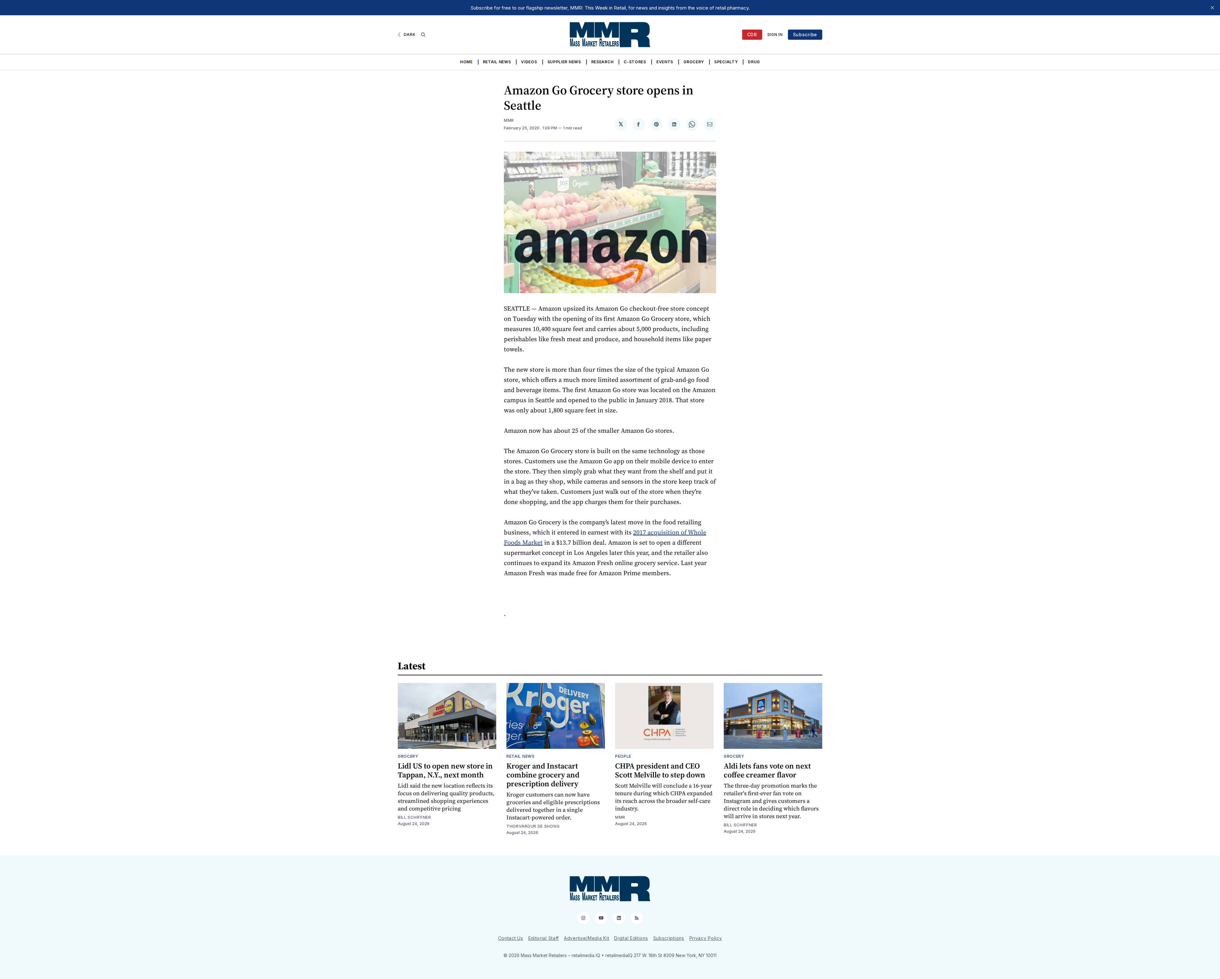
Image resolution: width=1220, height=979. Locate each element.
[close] (1212, 8)
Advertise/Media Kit (586, 938)
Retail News (497, 61)
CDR (752, 34)
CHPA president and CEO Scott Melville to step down (660, 770)
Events (664, 61)
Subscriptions (668, 938)
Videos (529, 61)
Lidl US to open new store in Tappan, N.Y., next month (445, 770)
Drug (754, 61)
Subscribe (805, 34)
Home (466, 61)
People (623, 756)
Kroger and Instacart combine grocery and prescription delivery (543, 775)
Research (602, 61)
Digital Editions (631, 938)
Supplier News (564, 61)
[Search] (423, 34)
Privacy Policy (705, 938)
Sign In (775, 34)
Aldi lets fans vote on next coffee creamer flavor (767, 770)
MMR (509, 120)
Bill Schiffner (414, 817)
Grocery (693, 61)
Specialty (726, 61)
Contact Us (510, 938)
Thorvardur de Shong (532, 826)
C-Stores (635, 61)
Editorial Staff (543, 938)
